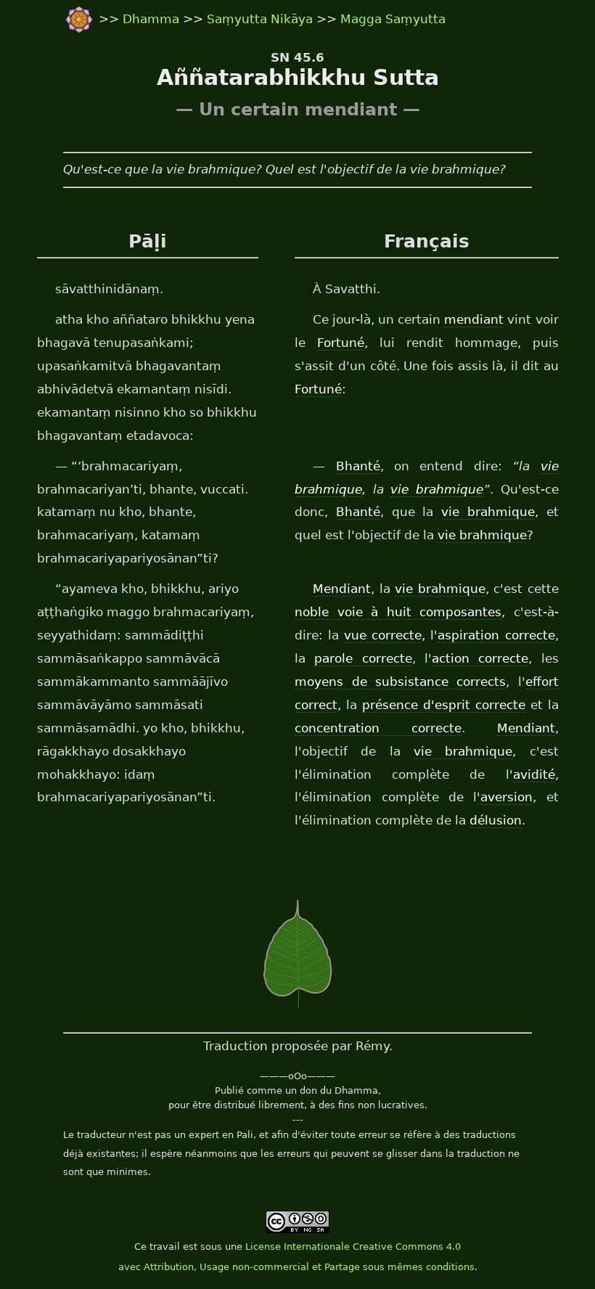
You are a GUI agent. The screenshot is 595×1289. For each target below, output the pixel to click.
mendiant (474, 319)
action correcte (480, 658)
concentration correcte (378, 728)
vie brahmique (436, 489)
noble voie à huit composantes (398, 612)
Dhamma (153, 19)
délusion (495, 820)
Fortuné (340, 342)
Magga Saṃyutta (393, 19)
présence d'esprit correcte (443, 704)
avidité (534, 774)
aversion (506, 797)
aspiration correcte (496, 635)
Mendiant (342, 588)
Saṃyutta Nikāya (260, 19)
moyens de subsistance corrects (400, 681)
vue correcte (383, 635)
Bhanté (358, 466)
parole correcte (362, 658)
